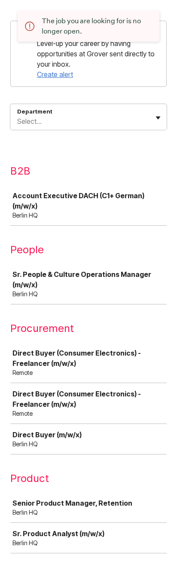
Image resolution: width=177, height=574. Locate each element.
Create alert (55, 74)
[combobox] (18, 121)
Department (34, 111)
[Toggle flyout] (158, 118)
